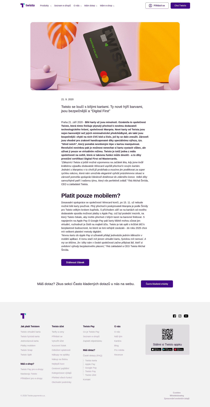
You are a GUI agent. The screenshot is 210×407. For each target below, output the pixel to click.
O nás (117, 332)
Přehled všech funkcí (62, 377)
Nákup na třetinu (60, 359)
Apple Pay (90, 364)
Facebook (174, 316)
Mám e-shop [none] (106, 5)
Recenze (118, 354)
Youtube (186, 316)
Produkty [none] (44, 5)
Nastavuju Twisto (29, 374)
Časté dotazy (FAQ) (92, 355)
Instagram (180, 316)
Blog (116, 345)
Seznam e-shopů (91, 336)
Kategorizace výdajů (61, 373)
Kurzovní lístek (59, 345)
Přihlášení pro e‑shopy (31, 378)
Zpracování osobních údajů (176, 399)
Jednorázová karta (30, 341)
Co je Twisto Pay (91, 332)
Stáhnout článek (75, 262)
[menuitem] (45, 5)
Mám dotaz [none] (89, 5)
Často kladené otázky (157, 284)
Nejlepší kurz (58, 364)
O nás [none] (76, 5)
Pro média (119, 350)
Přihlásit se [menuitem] (159, 5)
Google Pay (91, 368)
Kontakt (86, 379)
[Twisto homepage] (28, 5)
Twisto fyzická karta (30, 336)
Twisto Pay (90, 371)
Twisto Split (26, 354)
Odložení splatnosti (61, 350)
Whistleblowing (177, 396)
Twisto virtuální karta (30, 332)
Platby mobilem (28, 345)
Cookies (177, 393)
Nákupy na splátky (61, 354)
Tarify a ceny (58, 332)
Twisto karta (91, 360)
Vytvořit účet (58, 341)
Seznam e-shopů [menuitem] (62, 5)
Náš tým (118, 336)
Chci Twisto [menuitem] (180, 5)
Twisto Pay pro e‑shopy (32, 369)
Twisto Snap (26, 350)
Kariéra (117, 341)
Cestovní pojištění (60, 368)
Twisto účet (90, 375)
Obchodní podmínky (61, 382)
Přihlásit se (57, 336)
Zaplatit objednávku (92, 341)
